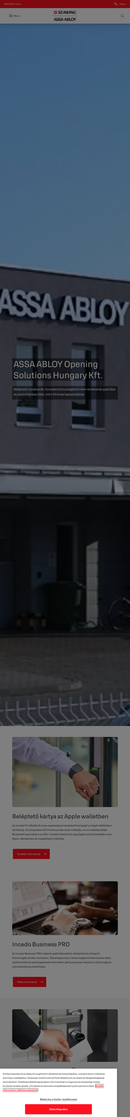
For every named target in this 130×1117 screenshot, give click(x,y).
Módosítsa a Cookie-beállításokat (58, 1099)
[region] (58, 1093)
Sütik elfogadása (58, 1109)
